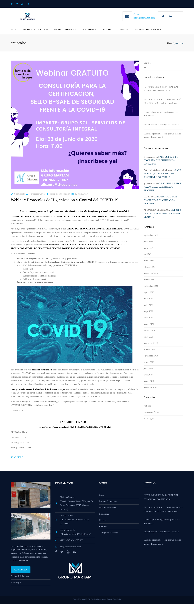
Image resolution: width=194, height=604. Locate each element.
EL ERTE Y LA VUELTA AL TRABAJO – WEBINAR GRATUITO (162, 213)
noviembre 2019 (151, 343)
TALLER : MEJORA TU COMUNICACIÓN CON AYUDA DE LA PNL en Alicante (163, 101)
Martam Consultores (35, 29)
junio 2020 (148, 305)
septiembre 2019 (151, 356)
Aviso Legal (16, 582)
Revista (107, 29)
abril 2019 (148, 375)
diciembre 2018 (150, 387)
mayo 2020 (148, 311)
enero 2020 (148, 337)
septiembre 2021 (151, 235)
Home (169, 43)
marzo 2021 (149, 261)
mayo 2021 (148, 248)
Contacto (123, 29)
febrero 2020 (149, 330)
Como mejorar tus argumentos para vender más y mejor (162, 114)
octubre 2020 (149, 279)
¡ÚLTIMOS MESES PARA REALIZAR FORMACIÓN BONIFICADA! (161, 89)
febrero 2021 (149, 267)
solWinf (118, 599)
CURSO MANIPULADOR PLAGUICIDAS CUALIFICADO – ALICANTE (163, 187)
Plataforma (90, 29)
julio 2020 (148, 299)
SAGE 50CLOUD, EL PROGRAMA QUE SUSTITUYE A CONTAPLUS (161, 160)
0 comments (19, 194)
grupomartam (64, 194)
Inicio (14, 29)
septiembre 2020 (151, 286)
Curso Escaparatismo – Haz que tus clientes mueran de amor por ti (162, 135)
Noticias (147, 406)
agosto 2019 (149, 362)
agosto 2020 (149, 292)
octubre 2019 (149, 349)
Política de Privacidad (20, 576)
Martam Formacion (65, 29)
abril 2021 (148, 254)
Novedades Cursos (37, 194)
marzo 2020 (149, 324)
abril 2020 (148, 318)
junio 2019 (148, 368)
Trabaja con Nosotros (148, 29)
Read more (17, 457)
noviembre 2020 (151, 273)
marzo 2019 (149, 381)
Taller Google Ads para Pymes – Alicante (161, 125)
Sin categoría (149, 418)
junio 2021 (148, 242)
